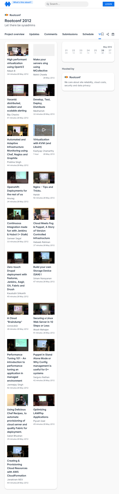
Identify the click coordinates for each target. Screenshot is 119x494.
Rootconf (15, 15)
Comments (50, 34)
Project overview (14, 34)
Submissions (70, 34)
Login (108, 4)
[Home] (19, 4)
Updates (34, 34)
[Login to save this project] (102, 34)
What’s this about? (22, 2)
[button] (106, 34)
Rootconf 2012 (18, 20)
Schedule (88, 34)
